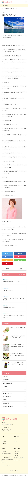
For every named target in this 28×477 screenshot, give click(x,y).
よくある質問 (4, 443)
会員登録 (15, 439)
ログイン (15, 441)
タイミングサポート (7, 393)
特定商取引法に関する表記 (19, 457)
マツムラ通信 (4, 451)
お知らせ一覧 (21, 274)
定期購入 (5, 399)
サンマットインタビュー (6, 465)
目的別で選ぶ (6, 403)
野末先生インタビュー (6, 463)
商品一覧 (3, 439)
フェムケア (5, 376)
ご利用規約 (16, 453)
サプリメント (6, 389)
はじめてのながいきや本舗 (6, 457)
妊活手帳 (5, 386)
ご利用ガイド (16, 451)
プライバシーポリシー (18, 460)
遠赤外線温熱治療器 (7, 383)
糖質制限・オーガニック (8, 406)
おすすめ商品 (6, 379)
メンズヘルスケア (7, 396)
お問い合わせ (16, 455)
